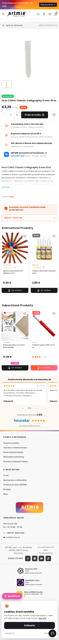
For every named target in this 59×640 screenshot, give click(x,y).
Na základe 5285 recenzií (29, 425)
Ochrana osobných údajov (15, 461)
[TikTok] (48, 558)
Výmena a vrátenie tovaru (15, 447)
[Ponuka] (3, 14)
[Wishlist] (53, 114)
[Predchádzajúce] (23, 408)
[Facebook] (28, 558)
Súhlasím (29, 625)
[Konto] (44, 14)
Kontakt (7, 489)
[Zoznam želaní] (50, 14)
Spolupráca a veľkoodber (15, 480)
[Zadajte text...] (38, 14)
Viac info (42, 618)
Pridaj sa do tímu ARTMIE (15, 484)
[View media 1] (7, 84)
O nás (6, 475)
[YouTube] (41, 558)
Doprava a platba (11, 443)
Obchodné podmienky (13, 457)
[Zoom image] (28, 60)
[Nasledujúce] (36, 408)
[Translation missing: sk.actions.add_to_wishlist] (24, 236)
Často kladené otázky (13, 452)
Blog (5, 494)
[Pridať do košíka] (15, 290)
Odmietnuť (9, 633)
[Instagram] (34, 558)
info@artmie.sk (13, 537)
